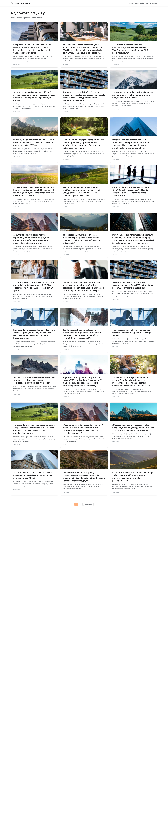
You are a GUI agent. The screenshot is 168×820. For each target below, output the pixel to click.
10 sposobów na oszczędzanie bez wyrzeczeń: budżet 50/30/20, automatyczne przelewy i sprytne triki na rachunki (133, 285)
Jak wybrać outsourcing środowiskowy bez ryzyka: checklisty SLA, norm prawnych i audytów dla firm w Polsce (132, 95)
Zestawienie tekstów (136, 3)
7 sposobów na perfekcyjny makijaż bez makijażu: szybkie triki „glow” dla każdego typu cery (132, 333)
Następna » (88, 504)
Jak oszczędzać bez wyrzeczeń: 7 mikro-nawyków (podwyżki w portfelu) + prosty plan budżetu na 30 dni (32, 475)
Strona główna (151, 3)
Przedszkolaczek (20, 3)
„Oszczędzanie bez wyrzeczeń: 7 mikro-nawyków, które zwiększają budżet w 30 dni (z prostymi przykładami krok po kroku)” (133, 428)
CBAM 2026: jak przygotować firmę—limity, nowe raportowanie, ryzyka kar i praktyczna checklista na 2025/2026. (33, 142)
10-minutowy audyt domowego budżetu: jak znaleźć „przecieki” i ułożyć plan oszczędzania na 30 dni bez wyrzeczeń (34, 380)
